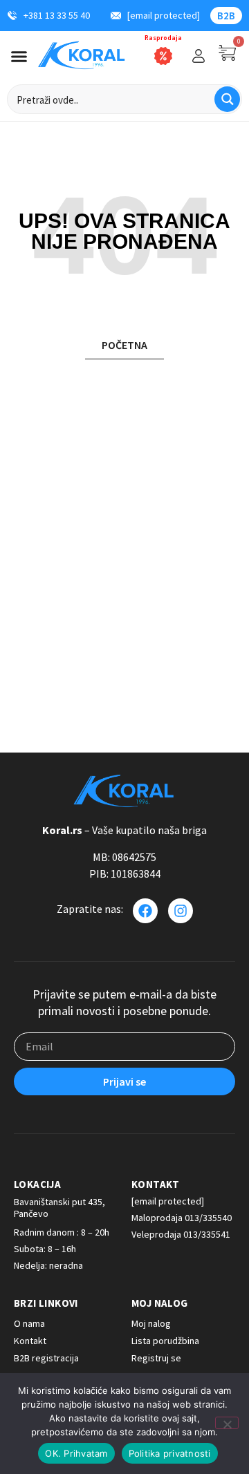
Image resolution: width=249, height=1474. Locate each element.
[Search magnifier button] (227, 99)
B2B (226, 15)
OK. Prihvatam (76, 1453)
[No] (227, 1423)
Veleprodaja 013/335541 (180, 1234)
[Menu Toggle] (19, 56)
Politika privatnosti (170, 1453)
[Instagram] (180, 910)
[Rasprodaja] (163, 55)
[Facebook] (145, 910)
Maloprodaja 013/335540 (181, 1217)
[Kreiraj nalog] (198, 56)
